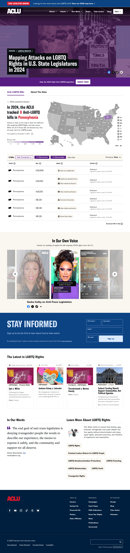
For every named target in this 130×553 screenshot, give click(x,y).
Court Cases (93, 506)
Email (89, 329)
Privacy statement (24, 545)
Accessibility (49, 545)
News (88, 11)
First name (91, 321)
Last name (106, 321)
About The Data (39, 92)
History (72, 514)
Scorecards (93, 527)
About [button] (52, 11)
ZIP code (90, 337)
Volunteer (114, 514)
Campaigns (93, 502)
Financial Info (75, 510)
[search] (120, 542)
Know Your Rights (95, 514)
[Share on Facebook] (109, 73)
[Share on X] (113, 73)
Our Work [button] (76, 11)
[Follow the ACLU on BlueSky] (38, 510)
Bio (24, 453)
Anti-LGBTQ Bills (15, 92)
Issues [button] (63, 11)
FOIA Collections (95, 510)
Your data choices (38, 545)
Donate (113, 502)
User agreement (12, 545)
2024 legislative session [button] (19, 102)
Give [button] (117, 11)
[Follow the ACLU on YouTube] (15, 510)
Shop (109, 11)
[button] (117, 72)
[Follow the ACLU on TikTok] (26, 510)
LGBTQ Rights (24, 51)
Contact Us (74, 506)
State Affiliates (75, 518)
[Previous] (15, 274)
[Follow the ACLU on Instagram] (20, 510)
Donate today (83, 82)
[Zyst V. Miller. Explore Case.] (20, 385)
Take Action (99, 11)
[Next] (114, 274)
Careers (73, 502)
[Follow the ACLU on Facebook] (9, 510)
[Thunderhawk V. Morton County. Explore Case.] (80, 385)
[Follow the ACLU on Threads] (32, 510)
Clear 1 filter (71, 157)
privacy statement (66, 341)
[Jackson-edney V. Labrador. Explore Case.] (50, 385)
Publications (93, 523)
